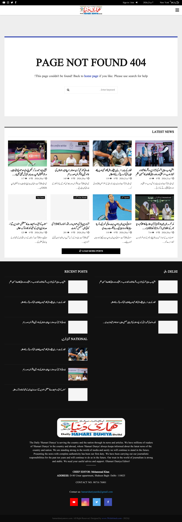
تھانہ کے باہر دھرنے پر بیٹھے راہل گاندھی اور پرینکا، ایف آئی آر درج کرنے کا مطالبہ (113, 172)
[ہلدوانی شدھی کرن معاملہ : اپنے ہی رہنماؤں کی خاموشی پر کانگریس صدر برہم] (69, 153)
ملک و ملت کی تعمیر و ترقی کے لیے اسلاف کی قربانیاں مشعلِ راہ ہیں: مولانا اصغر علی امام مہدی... (129, 322)
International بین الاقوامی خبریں (162, 197)
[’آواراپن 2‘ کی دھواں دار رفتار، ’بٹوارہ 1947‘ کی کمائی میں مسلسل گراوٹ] (69, 207)
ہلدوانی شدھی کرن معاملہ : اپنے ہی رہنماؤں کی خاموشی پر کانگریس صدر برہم (72, 172)
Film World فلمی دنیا (80, 197)
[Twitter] (97, 502)
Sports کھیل (40, 143)
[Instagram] (85, 502)
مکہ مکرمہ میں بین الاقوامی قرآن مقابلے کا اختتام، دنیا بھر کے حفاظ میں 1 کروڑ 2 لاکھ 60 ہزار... (155, 226)
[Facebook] (108, 502)
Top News (167, 143)
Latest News (163, 132)
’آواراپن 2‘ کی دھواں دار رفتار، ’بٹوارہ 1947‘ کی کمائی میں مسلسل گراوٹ (70, 226)
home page (91, 76)
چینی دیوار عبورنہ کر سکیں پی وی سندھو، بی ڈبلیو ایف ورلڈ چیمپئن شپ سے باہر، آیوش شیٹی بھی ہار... (29, 172)
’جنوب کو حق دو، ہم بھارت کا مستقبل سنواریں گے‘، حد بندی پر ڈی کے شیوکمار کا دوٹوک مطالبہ (28, 226)
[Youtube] (74, 502)
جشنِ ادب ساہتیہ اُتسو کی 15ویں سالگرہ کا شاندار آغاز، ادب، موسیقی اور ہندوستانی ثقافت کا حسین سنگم (155, 172)
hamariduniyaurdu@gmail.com (97, 492)
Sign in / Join (129, 2)
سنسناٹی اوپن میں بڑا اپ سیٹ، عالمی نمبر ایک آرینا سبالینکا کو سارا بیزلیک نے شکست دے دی (114, 226)
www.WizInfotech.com (112, 518)
